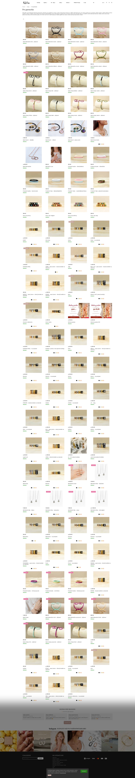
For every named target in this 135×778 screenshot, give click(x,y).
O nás (53, 766)
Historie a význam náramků (57, 762)
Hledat (40, 758)
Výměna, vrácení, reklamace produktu (59, 760)
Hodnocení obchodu (67, 709)
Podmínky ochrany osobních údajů (59, 765)
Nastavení (49, 775)
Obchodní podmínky (56, 763)
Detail (42, 40)
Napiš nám (54, 757)
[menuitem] (39, 2)
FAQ (53, 767)
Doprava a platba (55, 758)
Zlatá (102, 144)
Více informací (63, 773)
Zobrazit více (67, 722)
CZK (103, 2)
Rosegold (103, 144)
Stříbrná (100, 144)
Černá (99, 144)
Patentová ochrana (56, 761)
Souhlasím (84, 771)
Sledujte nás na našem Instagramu (71, 729)
